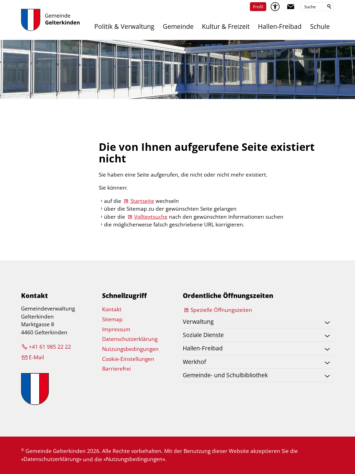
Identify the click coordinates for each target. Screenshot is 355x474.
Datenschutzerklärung (130, 339)
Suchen (329, 6)
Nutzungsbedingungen (130, 349)
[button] (290, 6)
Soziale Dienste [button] (203, 335)
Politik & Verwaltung (124, 26)
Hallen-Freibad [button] (203, 348)
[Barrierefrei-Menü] (275, 6)
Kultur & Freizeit (226, 26)
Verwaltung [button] (198, 321)
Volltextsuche (151, 216)
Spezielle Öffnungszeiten (221, 310)
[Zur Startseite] (50, 20)
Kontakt (111, 309)
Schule (320, 26)
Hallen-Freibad (279, 26)
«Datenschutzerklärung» (51, 459)
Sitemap (112, 319)
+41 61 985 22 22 (50, 346)
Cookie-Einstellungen (128, 359)
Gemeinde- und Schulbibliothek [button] (225, 375)
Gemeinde (178, 26)
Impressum (116, 329)
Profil (258, 6)
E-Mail (36, 357)
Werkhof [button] (194, 362)
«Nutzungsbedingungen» (134, 459)
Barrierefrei (116, 368)
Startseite (142, 201)
